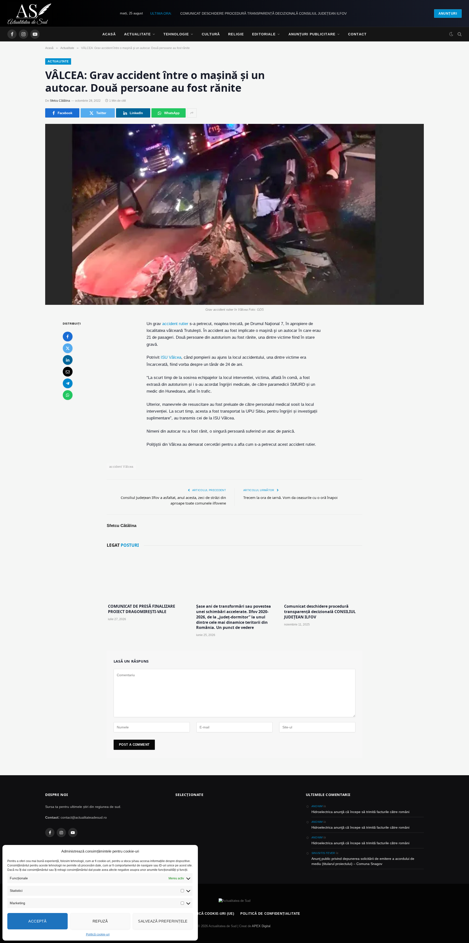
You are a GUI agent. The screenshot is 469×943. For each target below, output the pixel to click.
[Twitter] (68, 348)
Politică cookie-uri (98, 934)
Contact (357, 34)
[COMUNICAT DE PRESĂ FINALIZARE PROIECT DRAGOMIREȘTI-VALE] (146, 576)
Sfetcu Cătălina (60, 100)
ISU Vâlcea (171, 357)
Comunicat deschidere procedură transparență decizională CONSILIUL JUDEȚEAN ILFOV (320, 612)
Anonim (317, 806)
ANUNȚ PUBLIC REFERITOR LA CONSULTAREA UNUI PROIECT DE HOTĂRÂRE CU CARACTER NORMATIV (263, 13)
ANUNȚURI (447, 13)
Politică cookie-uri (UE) (210, 913)
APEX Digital (261, 926)
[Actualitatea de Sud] (29, 13)
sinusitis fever (323, 853)
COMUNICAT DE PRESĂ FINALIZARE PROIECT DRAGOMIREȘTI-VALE (141, 609)
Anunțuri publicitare (311, 34)
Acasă (109, 34)
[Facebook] (68, 336)
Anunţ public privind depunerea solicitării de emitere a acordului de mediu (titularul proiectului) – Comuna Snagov (362, 861)
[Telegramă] (68, 383)
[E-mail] (68, 372)
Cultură (211, 34)
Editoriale (264, 34)
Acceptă (37, 921)
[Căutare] (459, 34)
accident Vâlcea (121, 466)
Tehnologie (176, 34)
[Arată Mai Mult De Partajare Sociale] (192, 113)
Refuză (100, 921)
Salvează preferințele (162, 921)
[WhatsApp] (68, 395)
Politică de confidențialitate (270, 913)
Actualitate (137, 34)
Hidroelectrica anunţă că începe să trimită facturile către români (360, 812)
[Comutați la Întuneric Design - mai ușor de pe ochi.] (451, 34)
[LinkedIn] (68, 360)
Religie (236, 34)
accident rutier (175, 323)
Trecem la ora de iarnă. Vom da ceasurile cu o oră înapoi (290, 497)
